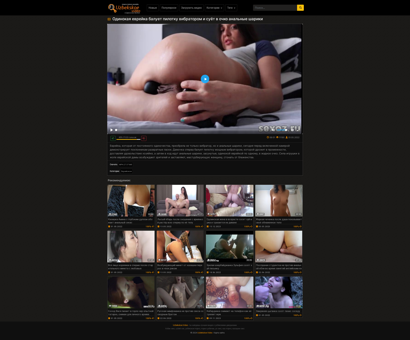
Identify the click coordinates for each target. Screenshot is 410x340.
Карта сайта (219, 333)
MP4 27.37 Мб (125, 164)
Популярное (169, 7)
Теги (230, 7)
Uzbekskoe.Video (180, 325)
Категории (213, 7)
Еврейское (126, 171)
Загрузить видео (191, 7)
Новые (153, 7)
